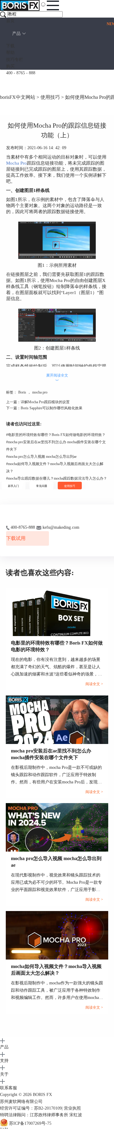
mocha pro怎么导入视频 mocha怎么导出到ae (41, 456)
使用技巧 (50, 97)
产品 (16, 33)
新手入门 (13, 485)
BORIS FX (42, 1094)
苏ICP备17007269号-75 (30, 1123)
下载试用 (16, 538)
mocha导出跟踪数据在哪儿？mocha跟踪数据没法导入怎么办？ (56, 478)
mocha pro (39, 392)
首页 (10, 20)
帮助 (10, 52)
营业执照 (72, 1108)
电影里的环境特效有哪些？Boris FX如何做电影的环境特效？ (55, 435)
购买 (10, 66)
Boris (22, 392)
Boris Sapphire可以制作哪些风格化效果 (51, 408)
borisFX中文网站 (17, 97)
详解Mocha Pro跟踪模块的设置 (45, 402)
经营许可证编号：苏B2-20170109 (31, 1108)
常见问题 (41, 485)
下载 (10, 46)
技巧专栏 (14, 59)
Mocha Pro (16, 163)
